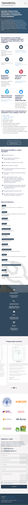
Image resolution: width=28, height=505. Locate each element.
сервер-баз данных (8, 117)
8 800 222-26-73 (8, 448)
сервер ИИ (6, 118)
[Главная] (8, 3)
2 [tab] (14, 387)
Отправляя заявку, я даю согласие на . (14, 483)
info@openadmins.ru (14, 143)
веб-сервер (6, 115)
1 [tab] (12, 387)
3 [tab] (16, 387)
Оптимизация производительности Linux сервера (21, 64)
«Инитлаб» (19, 500)
